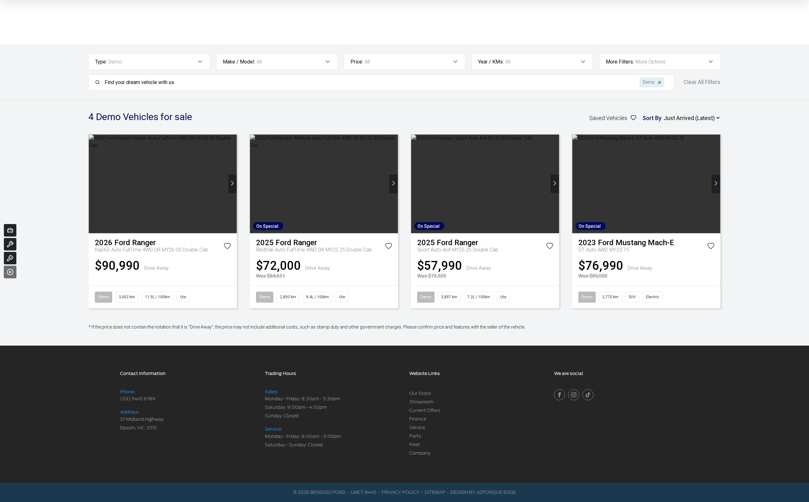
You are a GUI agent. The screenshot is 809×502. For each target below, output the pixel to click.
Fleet (414, 444)
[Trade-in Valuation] (10, 230)
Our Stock (420, 393)
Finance (417, 418)
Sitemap (434, 492)
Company (419, 453)
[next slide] (232, 183)
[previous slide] (93, 183)
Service (417, 427)
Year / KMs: (491, 62)
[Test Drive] (10, 258)
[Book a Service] (10, 244)
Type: (101, 62)
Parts (415, 435)
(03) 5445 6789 (137, 398)
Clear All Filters (702, 82)
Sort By (651, 118)
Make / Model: (239, 62)
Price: (356, 62)
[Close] (10, 272)
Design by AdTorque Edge (483, 492)
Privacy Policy (400, 492)
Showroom (421, 401)
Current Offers (424, 410)
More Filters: (620, 62)
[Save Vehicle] (227, 247)
